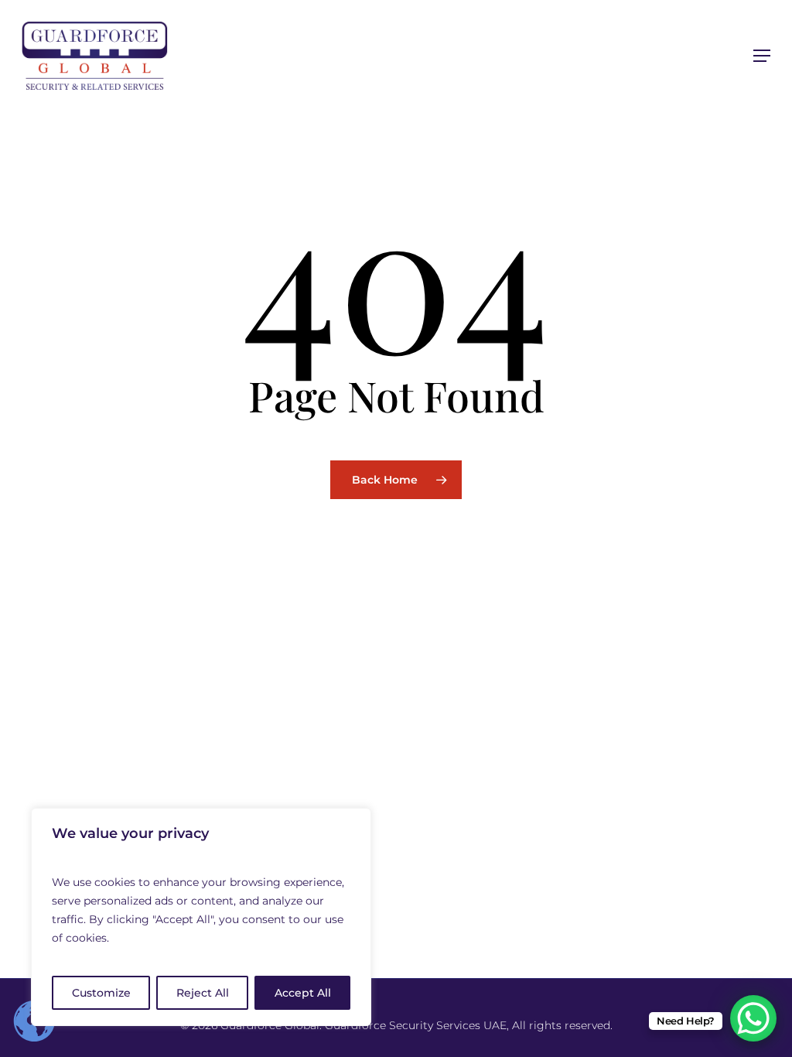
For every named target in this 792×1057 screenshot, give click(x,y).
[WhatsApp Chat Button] (753, 1018)
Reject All (202, 993)
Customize (101, 993)
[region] (201, 917)
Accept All (303, 993)
